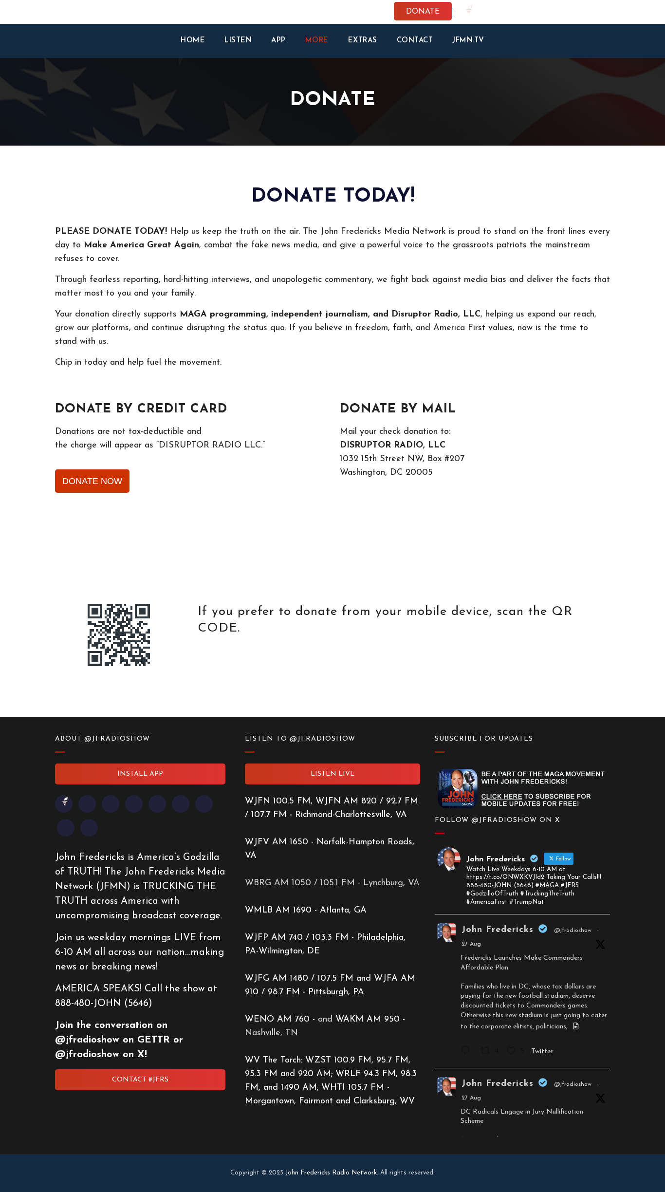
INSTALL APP (140, 774)
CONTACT (415, 40)
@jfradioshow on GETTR (112, 1040)
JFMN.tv (468, 40)
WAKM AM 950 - (370, 1019)
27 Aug (471, 944)
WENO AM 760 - (281, 1019)
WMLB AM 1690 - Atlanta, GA (306, 910)
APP (278, 40)
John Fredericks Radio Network (331, 1173)
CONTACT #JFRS (140, 1079)
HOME (193, 40)
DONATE (423, 12)
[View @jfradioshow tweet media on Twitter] (576, 1026)
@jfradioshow (572, 930)
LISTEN (238, 40)
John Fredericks (498, 930)
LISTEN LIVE (332, 774)
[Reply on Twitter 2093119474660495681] (468, 1052)
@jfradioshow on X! (101, 1055)
